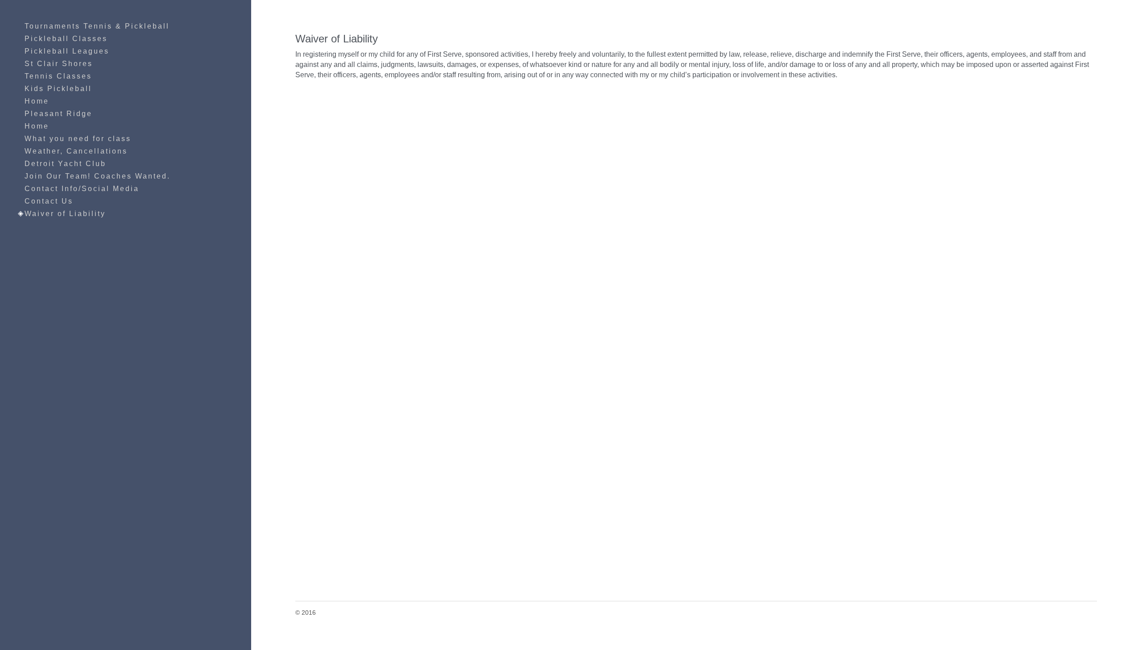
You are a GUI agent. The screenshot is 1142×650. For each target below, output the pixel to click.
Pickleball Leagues (67, 51)
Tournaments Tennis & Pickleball (97, 26)
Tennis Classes (58, 76)
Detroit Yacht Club (65, 163)
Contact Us (49, 201)
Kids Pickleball (58, 88)
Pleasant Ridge (58, 113)
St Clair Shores (59, 63)
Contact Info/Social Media (82, 188)
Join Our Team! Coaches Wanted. (97, 176)
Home (37, 101)
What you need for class (78, 138)
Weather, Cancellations (76, 151)
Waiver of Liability (65, 213)
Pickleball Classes (66, 38)
